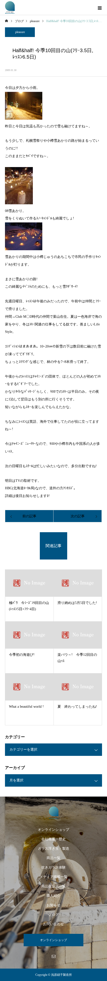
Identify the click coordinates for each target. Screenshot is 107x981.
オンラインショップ (53, 830)
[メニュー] (99, 7)
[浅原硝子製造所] (53, 812)
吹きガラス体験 (53, 867)
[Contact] (53, 956)
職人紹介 (53, 896)
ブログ (53, 914)
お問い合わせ (53, 924)
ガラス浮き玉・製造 (53, 848)
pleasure (20, 32)
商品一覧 (53, 858)
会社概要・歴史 (53, 839)
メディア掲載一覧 (53, 877)
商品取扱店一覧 (53, 886)
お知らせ (53, 905)
